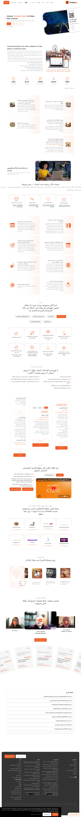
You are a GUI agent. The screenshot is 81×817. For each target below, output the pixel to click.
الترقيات (74, 768)
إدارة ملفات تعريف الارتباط (36, 814)
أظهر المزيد (50, 794)
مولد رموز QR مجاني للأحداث (15, 768)
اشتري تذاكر (20, 2)
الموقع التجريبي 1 (28, 489)
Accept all (55, 814)
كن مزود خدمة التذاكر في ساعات (20, 442)
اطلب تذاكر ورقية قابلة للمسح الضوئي (14, 770)
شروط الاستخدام (18, 786)
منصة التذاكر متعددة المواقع (21, 444)
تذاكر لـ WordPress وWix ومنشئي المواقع (50, 788)
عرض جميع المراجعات (41, 639)
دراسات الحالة (18, 775)
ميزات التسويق (47, 321)
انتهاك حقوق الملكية (17, 799)
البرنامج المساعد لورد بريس (71, 770)
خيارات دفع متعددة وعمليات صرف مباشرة (50, 766)
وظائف (20, 782)
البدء (9, 23)
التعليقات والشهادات (72, 765)
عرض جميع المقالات (21, 583)
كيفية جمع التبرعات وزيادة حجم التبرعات (32, 792)
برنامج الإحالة (18, 781)
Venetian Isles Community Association (62, 667)
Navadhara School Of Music (22, 667)
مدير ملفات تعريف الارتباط (16, 793)
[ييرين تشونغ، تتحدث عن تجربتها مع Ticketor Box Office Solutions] (14, 623)
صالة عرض (19, 766)
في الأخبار (19, 763)
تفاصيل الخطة (61, 443)
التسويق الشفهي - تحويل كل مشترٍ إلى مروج (50, 774)
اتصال (43, 2)
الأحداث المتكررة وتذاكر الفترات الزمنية (51, 790)
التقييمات (74, 772)
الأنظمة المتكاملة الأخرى (35, 321)
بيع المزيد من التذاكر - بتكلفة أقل (52, 776)
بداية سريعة (60, 475)
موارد (33, 2)
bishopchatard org (77, 671)
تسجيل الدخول (13, 2)
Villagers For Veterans (66, 631)
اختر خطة (61, 447)
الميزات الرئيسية (61, 316)
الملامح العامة (50, 316)
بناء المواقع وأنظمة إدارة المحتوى (23, 316)
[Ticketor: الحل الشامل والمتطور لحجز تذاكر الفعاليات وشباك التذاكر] (71, 2)
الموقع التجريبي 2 (16, 489)
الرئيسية (51, 2)
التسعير (47, 2)
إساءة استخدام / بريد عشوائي (16, 797)
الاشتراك (6, 2)
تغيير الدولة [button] (33, 366)
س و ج (20, 773)
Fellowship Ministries (40, 633)
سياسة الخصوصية (18, 788)
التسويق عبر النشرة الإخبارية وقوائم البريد (50, 777)
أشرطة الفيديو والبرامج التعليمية (15, 765)
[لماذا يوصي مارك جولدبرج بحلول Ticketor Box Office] (66, 622)
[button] (25, 2)
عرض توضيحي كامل (49, 475)
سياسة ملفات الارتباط (17, 790)
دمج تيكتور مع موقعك (36, 783)
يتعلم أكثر (17, 451)
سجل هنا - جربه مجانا (10, 756)
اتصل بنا (19, 412)
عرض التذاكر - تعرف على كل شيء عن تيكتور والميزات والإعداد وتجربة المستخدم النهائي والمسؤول (31, 763)
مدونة (20, 761)
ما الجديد (19, 772)
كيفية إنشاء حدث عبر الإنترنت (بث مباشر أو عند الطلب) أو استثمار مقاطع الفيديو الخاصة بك (32, 789)
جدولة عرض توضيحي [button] (21, 756)
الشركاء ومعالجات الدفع (16, 777)
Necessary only (47, 814)
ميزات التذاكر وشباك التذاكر (38, 316)
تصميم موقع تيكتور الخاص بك (34, 778)
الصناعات (38, 2)
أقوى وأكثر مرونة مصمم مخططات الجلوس (50, 764)
